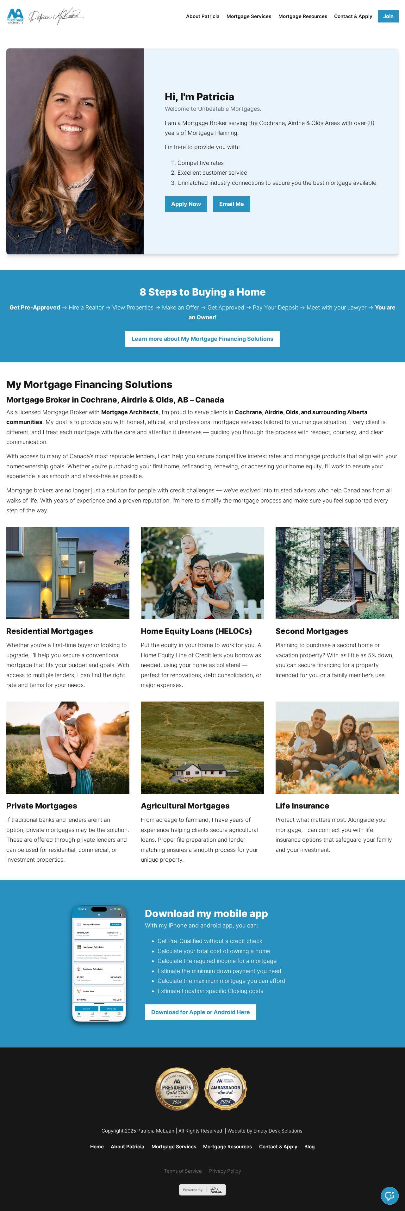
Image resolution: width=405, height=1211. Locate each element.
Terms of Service (183, 1171)
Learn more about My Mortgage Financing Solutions (202, 338)
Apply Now (186, 204)
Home (97, 1147)
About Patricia (203, 16)
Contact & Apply (353, 16)
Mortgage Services (249, 16)
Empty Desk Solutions (277, 1131)
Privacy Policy (225, 1171)
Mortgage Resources (302, 16)
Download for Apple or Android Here (200, 1012)
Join (388, 16)
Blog (309, 1147)
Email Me (231, 204)
